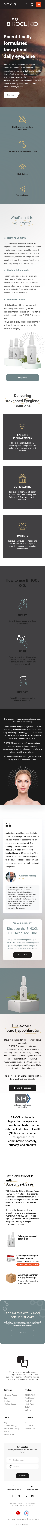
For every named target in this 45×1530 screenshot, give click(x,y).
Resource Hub (22, 955)
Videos (6, 1431)
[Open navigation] (38, 4)
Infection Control (10, 1404)
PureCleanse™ (30, 1398)
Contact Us (29, 1425)
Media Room (30, 1428)
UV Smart (28, 1410)
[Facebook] (13, 1495)
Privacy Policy (10, 1519)
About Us (28, 1422)
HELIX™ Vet (29, 1404)
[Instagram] (32, 1495)
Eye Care (7, 1401)
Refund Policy (21, 1519)
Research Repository (11, 1428)
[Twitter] (19, 1495)
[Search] (26, 4)
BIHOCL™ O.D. (30, 1395)
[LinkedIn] (26, 1495)
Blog (5, 1422)
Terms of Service (34, 1519)
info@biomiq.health (14, 1489)
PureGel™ (28, 1401)
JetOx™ (27, 1407)
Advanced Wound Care (10, 1396)
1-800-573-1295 (32, 1489)
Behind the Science (22, 1088)
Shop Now (10, 95)
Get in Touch (22, 1333)
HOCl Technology (10, 1425)
